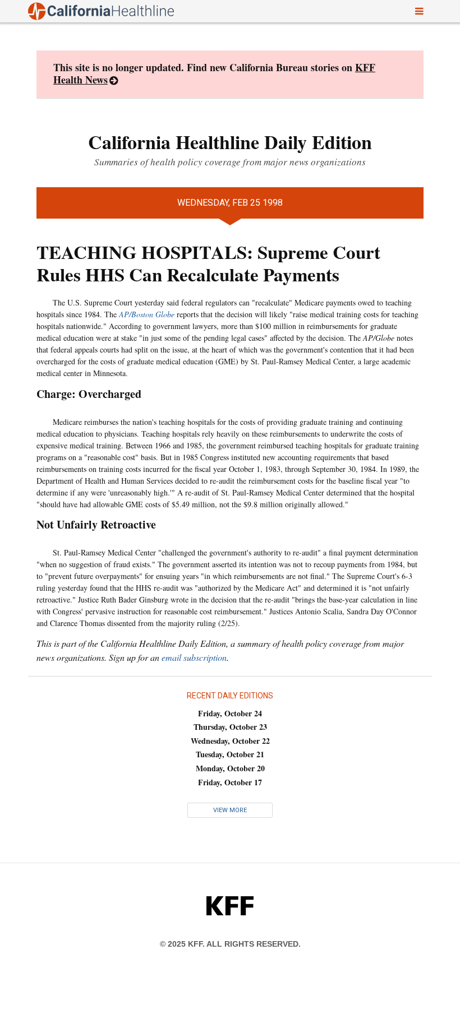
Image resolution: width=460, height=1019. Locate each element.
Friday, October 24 (230, 713)
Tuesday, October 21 (230, 754)
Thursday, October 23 (230, 727)
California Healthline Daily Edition (230, 142)
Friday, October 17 (230, 782)
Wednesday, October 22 (230, 741)
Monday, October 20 (230, 768)
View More (230, 810)
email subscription (194, 657)
